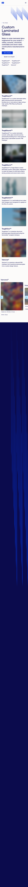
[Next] (26, 297)
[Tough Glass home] (3, 2)
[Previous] (1, 297)
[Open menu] (25, 2)
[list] (14, 297)
